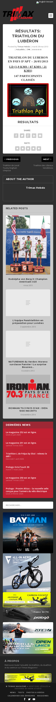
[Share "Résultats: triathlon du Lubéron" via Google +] (28, 136)
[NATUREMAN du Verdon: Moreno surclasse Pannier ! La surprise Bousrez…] (28, 344)
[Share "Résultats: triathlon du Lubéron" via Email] (40, 136)
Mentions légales (38, 686)
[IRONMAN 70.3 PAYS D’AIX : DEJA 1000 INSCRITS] (28, 389)
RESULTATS (28, 122)
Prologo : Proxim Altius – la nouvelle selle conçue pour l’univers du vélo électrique (27, 490)
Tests (21, 692)
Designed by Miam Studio (28, 689)
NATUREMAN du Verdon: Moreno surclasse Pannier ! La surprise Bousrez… (28, 364)
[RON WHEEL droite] (27, 605)
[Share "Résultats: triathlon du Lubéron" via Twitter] (22, 136)
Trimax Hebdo (23, 46)
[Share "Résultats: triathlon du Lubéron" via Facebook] (16, 136)
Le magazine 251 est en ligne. (21, 443)
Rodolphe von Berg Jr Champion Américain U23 (28, 280)
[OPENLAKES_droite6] (28, 652)
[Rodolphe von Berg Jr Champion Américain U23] (28, 245)
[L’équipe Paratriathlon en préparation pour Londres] (28, 302)
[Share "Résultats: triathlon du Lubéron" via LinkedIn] (34, 136)
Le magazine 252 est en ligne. (21, 432)
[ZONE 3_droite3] (28, 636)
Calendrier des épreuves (21, 696)
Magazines (43, 696)
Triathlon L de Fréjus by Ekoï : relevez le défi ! (26, 455)
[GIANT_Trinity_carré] (27, 590)
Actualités (20, 49)
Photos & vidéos (35, 692)
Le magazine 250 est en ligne (21, 478)
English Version (46, 1)
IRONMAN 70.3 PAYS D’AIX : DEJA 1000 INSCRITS (28, 409)
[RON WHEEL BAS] (28, 681)
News (13, 692)
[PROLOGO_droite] (27, 620)
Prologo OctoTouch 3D (17, 467)
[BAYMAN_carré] (28, 551)
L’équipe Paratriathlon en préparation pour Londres (28, 321)
